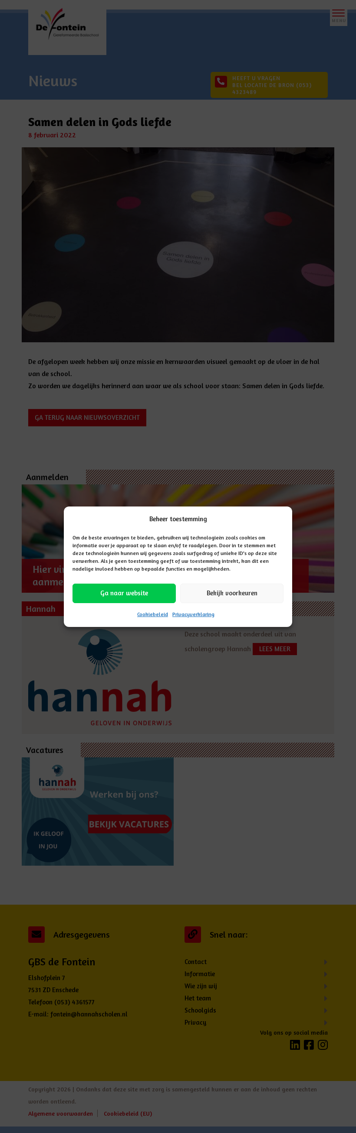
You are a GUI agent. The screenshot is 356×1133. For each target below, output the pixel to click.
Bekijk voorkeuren (232, 593)
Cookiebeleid (152, 614)
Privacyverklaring (193, 614)
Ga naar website (124, 593)
